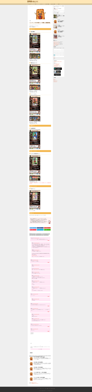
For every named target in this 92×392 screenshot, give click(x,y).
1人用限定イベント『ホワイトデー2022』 (61, 26)
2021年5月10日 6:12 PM (34, 255)
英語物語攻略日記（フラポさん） (57, 66)
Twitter (57, 9)
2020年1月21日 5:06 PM (36, 275)
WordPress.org (55, 81)
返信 (48, 240)
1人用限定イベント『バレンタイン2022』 (61, 36)
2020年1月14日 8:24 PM (35, 303)
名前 (31, 343)
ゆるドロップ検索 (50, 388)
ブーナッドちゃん (56, 42)
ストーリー (38, 388)
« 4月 (54, 57)
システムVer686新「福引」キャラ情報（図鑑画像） (40, 372)
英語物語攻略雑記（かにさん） (57, 65)
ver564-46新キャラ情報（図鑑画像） (38, 367)
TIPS (40, 388)
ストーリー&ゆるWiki (56, 64)
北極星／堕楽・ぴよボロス (57, 43)
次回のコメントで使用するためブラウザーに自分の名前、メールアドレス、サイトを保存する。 (40, 347)
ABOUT (54, 388)
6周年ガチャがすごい (34, 382)
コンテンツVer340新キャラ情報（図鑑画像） (61, 31)
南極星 (54, 45)
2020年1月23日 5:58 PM (36, 314)
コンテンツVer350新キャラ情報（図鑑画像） (61, 21)
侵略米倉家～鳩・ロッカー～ (34, 383)
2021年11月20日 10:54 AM (36, 324)
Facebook (60, 61)
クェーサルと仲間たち (56, 44)
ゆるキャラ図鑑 (46, 388)
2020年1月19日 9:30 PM (36, 268)
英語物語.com (55, 61)
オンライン (43, 388)
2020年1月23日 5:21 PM (35, 308)
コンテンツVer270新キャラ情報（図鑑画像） (39, 377)
